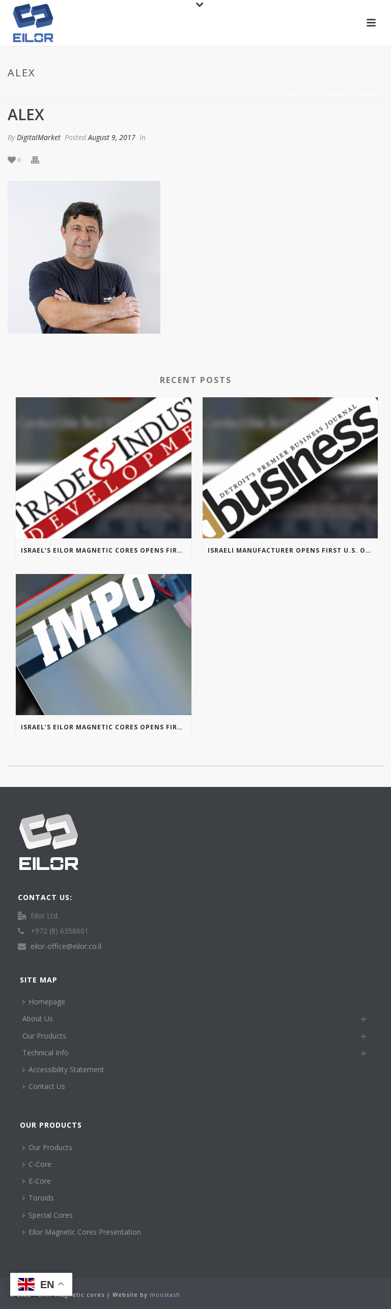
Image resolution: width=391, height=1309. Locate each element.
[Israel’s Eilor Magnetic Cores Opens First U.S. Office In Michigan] (103, 467)
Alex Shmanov (327, 94)
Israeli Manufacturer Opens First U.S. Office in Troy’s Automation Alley (293, 550)
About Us (37, 1018)
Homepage (47, 1001)
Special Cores (51, 1215)
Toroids (41, 1198)
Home (286, 94)
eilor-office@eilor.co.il (66, 946)
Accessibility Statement (66, 1069)
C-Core (40, 1164)
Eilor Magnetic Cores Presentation (85, 1232)
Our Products (44, 1036)
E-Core (40, 1181)
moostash (165, 1294)
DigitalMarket (39, 137)
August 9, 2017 (111, 137)
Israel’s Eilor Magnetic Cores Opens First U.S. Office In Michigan (106, 550)
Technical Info (45, 1052)
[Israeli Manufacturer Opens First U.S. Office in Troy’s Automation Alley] (290, 467)
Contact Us (47, 1086)
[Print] (40, 159)
